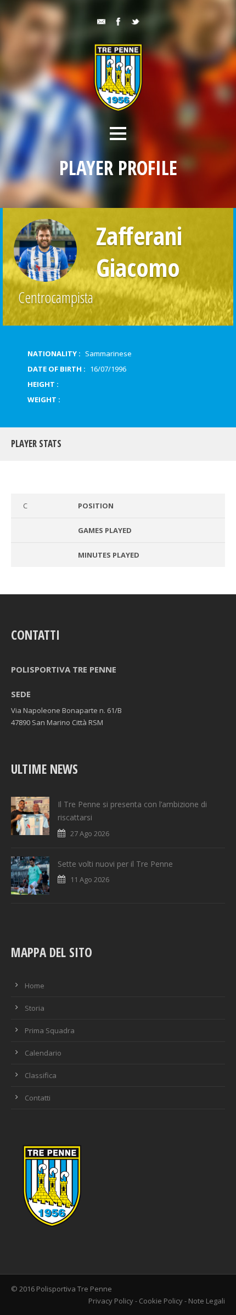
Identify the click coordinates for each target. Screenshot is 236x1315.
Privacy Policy (110, 1301)
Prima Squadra (50, 1030)
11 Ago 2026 (89, 879)
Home (34, 985)
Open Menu (118, 133)
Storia (34, 1008)
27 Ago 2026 (89, 833)
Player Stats (36, 443)
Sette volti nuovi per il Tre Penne (115, 864)
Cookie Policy (161, 1301)
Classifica (41, 1075)
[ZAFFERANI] (45, 250)
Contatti (37, 1098)
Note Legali (206, 1301)
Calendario (43, 1053)
